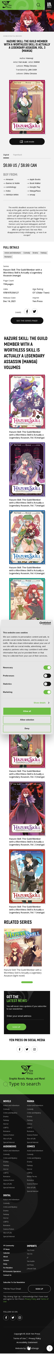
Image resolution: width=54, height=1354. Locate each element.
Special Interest (9, 1142)
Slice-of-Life (7, 1139)
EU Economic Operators (12, 1271)
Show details (40, 703)
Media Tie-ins (32, 1176)
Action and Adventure (13, 253)
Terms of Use (19, 1338)
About (5, 1257)
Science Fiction (8, 1135)
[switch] (47, 676)
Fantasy (44, 253)
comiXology (11, 187)
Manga (30, 1101)
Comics (31, 1146)
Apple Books (35, 179)
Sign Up (39, 1288)
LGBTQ (6, 1127)
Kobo (8, 191)
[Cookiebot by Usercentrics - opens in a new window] (39, 623)
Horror (6, 1124)
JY (27, 1257)
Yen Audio (31, 1261)
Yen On (29, 1254)
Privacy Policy (31, 1299)
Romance (8, 257)
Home (5, 36)
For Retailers (8, 1268)
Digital (7, 1195)
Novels (7, 1101)
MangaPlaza (35, 191)
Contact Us (7, 1275)
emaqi (32, 194)
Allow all (27, 711)
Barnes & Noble (13, 183)
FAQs (5, 1264)
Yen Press (30, 1250)
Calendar (6, 1253)
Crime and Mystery (10, 1113)
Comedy (27, 253)
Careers (6, 1260)
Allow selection (27, 720)
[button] (27, 982)
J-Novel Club (31, 1269)
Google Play (35, 187)
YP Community (8, 1245)
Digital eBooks (15, 36)
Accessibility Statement (27, 1342)
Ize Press (30, 1265)
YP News (6, 1249)
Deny (27, 728)
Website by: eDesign (27, 1348)
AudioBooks (9, 1146)
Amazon (9, 179)
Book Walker (35, 183)
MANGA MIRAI (12, 194)
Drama (35, 253)
